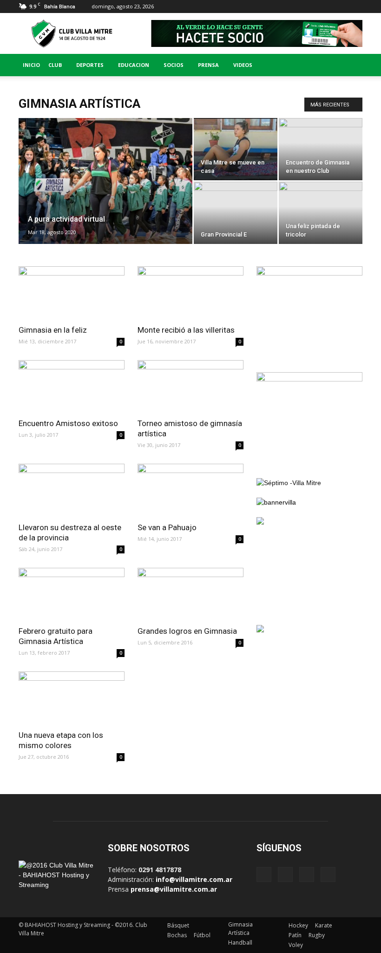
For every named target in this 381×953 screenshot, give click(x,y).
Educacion (133, 64)
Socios (174, 64)
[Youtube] (355, 6)
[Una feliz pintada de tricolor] (320, 213)
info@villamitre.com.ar (194, 879)
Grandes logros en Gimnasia (187, 631)
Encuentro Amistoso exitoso (68, 423)
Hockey (298, 925)
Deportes (90, 64)
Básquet (178, 925)
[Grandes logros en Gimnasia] (190, 594)
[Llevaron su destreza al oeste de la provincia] (72, 490)
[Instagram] (325, 6)
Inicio (31, 64)
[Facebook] (309, 6)
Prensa (208, 64)
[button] (351, 65)
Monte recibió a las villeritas (186, 330)
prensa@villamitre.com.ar (174, 889)
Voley (296, 945)
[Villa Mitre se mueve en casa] (235, 149)
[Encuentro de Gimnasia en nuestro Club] (320, 149)
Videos (242, 64)
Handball (240, 942)
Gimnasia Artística (240, 928)
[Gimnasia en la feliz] (72, 292)
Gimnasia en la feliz (53, 330)
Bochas (177, 935)
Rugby (317, 935)
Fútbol (202, 935)
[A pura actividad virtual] (105, 193)
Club (55, 64)
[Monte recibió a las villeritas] (190, 292)
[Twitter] (340, 6)
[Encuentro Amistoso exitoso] (72, 386)
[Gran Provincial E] (235, 213)
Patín (295, 935)
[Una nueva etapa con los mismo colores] (72, 697)
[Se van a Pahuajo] (190, 490)
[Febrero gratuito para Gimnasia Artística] (72, 594)
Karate (323, 925)
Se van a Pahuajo (167, 527)
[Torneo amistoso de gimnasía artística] (190, 386)
